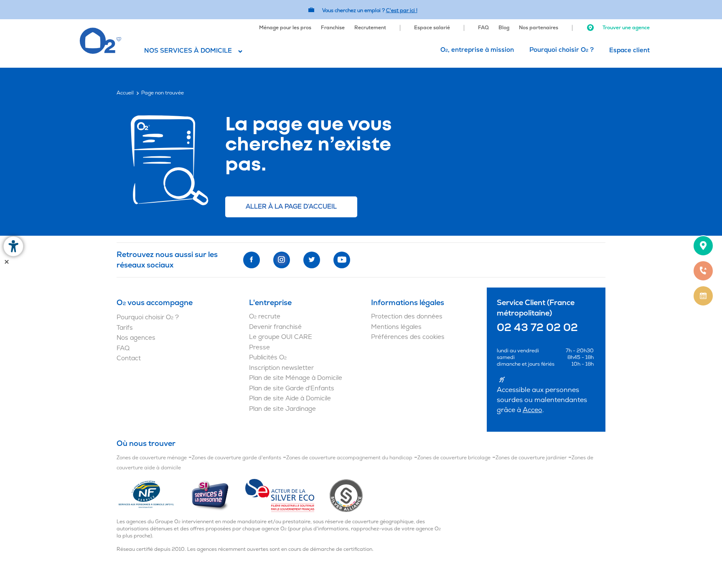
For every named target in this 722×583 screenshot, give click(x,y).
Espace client (629, 50)
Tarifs (125, 328)
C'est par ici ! (401, 11)
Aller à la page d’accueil (291, 207)
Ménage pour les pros (285, 28)
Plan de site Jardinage (282, 409)
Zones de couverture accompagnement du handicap (349, 458)
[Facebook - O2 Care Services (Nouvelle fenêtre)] (251, 260)
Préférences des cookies (408, 337)
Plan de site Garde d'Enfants (291, 388)
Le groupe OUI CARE (280, 337)
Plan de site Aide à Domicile (290, 398)
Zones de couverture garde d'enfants (236, 458)
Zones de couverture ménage (152, 458)
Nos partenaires (538, 28)
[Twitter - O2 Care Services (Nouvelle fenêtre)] (311, 260)
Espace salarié (432, 28)
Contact (129, 358)
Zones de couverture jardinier (531, 458)
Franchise (333, 28)
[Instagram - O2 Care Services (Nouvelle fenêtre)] (281, 260)
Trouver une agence (625, 28)
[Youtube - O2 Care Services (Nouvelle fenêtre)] (341, 260)
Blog (503, 28)
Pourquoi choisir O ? (561, 50)
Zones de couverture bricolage (454, 458)
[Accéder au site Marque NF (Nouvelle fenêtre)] (154, 495)
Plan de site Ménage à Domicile (295, 378)
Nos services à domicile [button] (188, 51)
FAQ (483, 28)
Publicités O (268, 358)
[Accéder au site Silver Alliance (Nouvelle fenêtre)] (346, 495)
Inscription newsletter (281, 368)
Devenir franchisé (275, 327)
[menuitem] (285, 26)
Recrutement (370, 28)
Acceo (532, 410)
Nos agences (136, 338)
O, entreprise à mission (477, 50)
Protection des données (406, 317)
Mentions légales (396, 327)
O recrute (264, 317)
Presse (259, 347)
